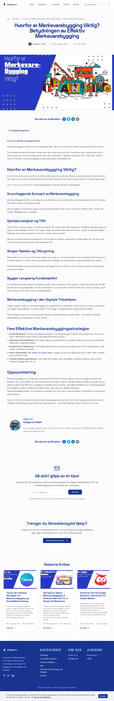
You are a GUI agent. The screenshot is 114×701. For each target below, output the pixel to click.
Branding (16, 19)
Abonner (75, 492)
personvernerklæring (42, 697)
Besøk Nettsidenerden (55, 540)
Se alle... (43, 675)
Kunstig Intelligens (47, 662)
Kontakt (76, 4)
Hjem (32, 4)
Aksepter (103, 696)
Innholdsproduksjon (48, 659)
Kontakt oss (73, 659)
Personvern (92, 655)
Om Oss (66, 4)
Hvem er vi (72, 655)
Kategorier (42, 4)
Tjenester (55, 4)
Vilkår (89, 659)
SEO (42, 666)
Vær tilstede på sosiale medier (40, 353)
